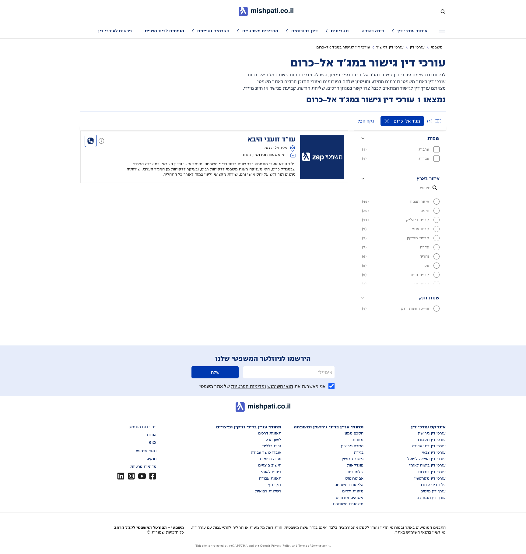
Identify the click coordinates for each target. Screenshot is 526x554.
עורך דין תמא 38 (431, 497)
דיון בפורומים (304, 30)
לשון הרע (273, 440)
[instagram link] (131, 476)
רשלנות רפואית (268, 491)
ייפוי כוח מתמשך (142, 427)
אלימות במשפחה (349, 485)
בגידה (358, 452)
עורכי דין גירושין (432, 433)
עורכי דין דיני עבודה (429, 446)
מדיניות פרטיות (143, 466)
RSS (152, 443)
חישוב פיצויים (269, 465)
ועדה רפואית (270, 459)
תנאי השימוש (280, 386)
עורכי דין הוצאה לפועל (426, 459)
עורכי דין (417, 47)
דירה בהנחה (373, 30)
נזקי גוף (274, 485)
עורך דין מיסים (433, 491)
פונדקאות (355, 465)
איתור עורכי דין (412, 30)
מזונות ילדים (352, 491)
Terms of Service (309, 545)
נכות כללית (271, 446)
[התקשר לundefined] (91, 141)
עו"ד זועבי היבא (271, 139)
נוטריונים (340, 30)
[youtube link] (142, 476)
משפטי (437, 47)
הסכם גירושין (352, 446)
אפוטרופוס (354, 478)
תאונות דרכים (269, 433)
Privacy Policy (281, 545)
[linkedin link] (120, 476)
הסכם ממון (354, 433)
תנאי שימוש (146, 451)
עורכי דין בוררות (432, 472)
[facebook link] (152, 476)
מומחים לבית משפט (164, 30)
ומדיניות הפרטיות (248, 386)
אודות (151, 435)
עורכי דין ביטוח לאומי (427, 465)
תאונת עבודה (270, 478)
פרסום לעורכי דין (115, 30)
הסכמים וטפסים (213, 30)
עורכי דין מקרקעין (430, 478)
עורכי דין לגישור (390, 47)
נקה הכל (366, 121)
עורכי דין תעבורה (431, 440)
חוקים (151, 458)
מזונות (357, 440)
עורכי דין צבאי (434, 452)
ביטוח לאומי (271, 472)
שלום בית (355, 472)
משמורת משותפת (348, 504)
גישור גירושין (352, 459)
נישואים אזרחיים (349, 497)
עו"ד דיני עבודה (432, 485)
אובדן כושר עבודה (266, 452)
